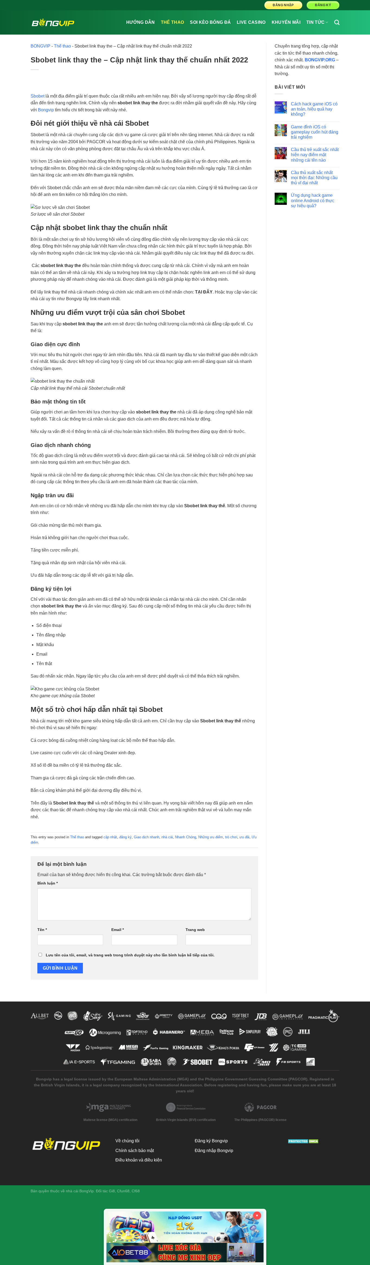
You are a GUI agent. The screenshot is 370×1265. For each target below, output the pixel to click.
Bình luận (47, 883)
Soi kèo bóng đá (210, 22)
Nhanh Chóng (185, 837)
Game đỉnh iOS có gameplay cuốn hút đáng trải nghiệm (314, 132)
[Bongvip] (53, 22)
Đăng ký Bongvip (211, 1141)
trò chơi (231, 837)
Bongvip (46, 110)
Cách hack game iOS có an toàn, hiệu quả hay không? (314, 109)
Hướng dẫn (140, 22)
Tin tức (315, 22)
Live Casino (251, 22)
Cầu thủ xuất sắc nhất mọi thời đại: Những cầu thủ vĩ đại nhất (314, 177)
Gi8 (112, 1191)
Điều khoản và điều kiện (138, 1160)
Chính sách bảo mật (134, 1150)
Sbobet (37, 96)
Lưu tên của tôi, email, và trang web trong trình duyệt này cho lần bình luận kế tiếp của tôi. (130, 955)
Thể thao (172, 22)
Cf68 (136, 1191)
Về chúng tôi (127, 1141)
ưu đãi (244, 837)
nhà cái (167, 837)
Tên (42, 929)
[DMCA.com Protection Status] (303, 1141)
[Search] (336, 22)
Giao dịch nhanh (146, 837)
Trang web (195, 929)
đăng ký (125, 837)
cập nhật (110, 837)
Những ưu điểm (210, 837)
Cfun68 (123, 1191)
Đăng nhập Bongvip (214, 1150)
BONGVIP (40, 46)
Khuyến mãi (286, 22)
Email (117, 929)
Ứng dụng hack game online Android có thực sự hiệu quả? (312, 200)
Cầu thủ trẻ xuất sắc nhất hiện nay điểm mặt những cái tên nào (315, 154)
